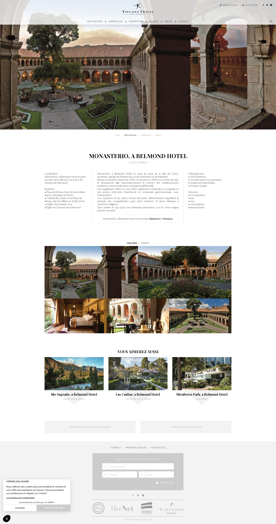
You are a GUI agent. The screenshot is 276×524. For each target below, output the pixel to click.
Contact (184, 21)
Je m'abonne (166, 482)
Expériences (116, 21)
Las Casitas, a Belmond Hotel (138, 394)
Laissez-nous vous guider (186, 427)
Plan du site (158, 447)
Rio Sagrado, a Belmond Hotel (74, 394)
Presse (168, 21)
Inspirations (136, 21)
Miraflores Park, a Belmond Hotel (202, 394)
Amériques (146, 135)
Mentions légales (136, 447)
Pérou (158, 135)
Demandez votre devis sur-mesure (90, 427)
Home (117, 135)
